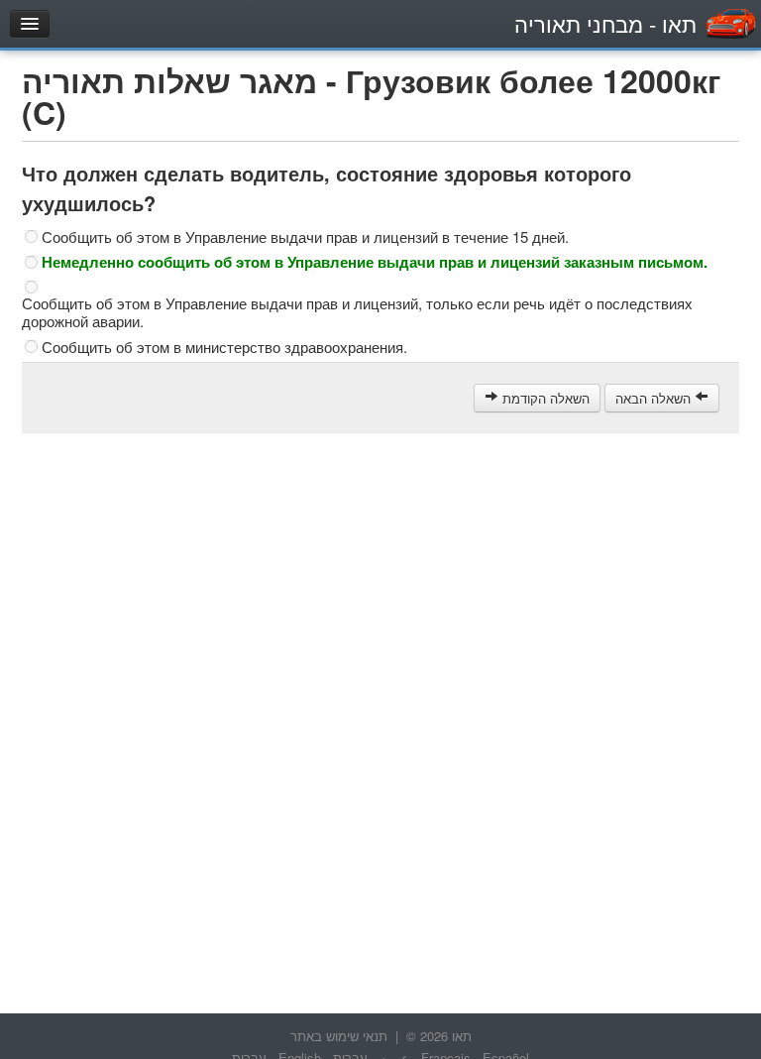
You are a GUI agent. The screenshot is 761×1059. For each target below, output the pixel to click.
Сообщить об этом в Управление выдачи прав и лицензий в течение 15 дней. (305, 237)
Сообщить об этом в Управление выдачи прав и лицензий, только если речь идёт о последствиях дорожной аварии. (357, 312)
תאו (605, 23)
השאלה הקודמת (544, 398)
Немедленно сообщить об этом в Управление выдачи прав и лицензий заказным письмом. (374, 262)
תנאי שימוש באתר (338, 1035)
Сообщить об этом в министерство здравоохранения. (224, 347)
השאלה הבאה (655, 398)
